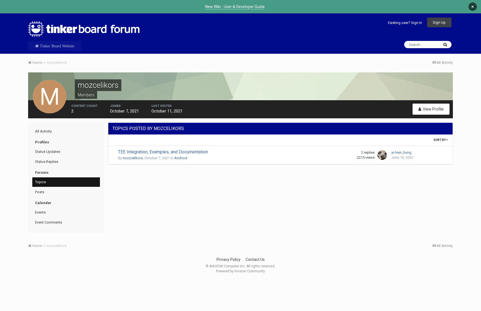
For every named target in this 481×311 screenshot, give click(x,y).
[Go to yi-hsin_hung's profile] (382, 155)
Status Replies (46, 162)
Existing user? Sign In (405, 23)
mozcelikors (133, 158)
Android (180, 158)
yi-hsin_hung (401, 152)
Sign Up (439, 22)
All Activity (43, 131)
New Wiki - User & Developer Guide (235, 6)
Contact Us (255, 259)
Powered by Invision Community (240, 271)
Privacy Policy (228, 259)
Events (40, 212)
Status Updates (47, 152)
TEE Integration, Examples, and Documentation (163, 152)
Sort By (439, 139)
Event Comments (48, 222)
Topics (40, 182)
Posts (39, 192)
